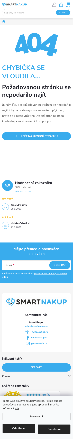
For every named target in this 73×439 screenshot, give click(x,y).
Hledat (63, 12)
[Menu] (68, 4)
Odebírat (60, 265)
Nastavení (36, 416)
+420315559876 (39, 331)
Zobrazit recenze (23, 191)
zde (17, 408)
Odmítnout (19, 428)
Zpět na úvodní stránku (39, 136)
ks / (36, 367)
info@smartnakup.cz (36, 326)
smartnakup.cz (39, 337)
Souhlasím (54, 429)
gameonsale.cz (39, 343)
